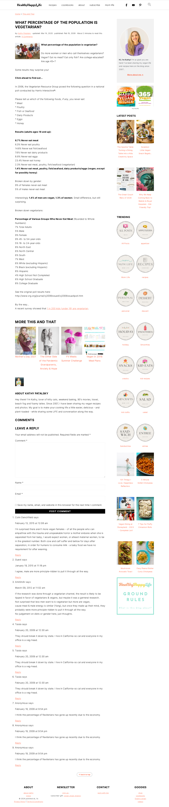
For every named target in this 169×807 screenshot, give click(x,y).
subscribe (95, 5)
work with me (103, 793)
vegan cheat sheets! (72, 796)
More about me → (135, 75)
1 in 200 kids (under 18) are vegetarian (67, 308)
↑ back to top (84, 775)
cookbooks (67, 5)
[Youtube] (133, 5)
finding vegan (140, 799)
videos (140, 802)
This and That (29, 14)
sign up (65, 793)
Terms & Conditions (35, 802)
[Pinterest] (140, 5)
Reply (18, 555)
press (28, 796)
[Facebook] (126, 5)
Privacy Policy (19, 802)
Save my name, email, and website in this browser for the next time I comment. (59, 505)
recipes (53, 5)
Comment (21, 440)
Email (19, 494)
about (81, 5)
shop (140, 793)
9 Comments (27, 36)
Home (17, 14)
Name (19, 482)
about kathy (29, 793)
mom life (109, 5)
